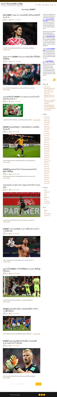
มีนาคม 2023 (46, 131)
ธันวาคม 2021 (46, 159)
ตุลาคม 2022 (46, 140)
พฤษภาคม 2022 (47, 150)
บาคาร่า (45, 199)
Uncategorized (47, 192)
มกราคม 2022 (46, 157)
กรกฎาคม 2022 (47, 146)
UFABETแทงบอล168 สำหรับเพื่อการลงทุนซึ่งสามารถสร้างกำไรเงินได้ (20, 342)
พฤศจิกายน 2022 (47, 139)
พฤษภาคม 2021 (47, 172)
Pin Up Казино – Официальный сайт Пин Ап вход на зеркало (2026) (49, 88)
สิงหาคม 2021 (46, 166)
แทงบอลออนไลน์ (47, 203)
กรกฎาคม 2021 (46, 168)
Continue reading (6, 49)
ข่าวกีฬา (45, 193)
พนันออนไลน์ (46, 201)
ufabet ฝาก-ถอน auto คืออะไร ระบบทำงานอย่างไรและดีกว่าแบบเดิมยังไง (49, 102)
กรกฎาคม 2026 (47, 118)
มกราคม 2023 (46, 135)
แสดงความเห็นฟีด (47, 213)
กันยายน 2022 (46, 142)
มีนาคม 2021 (46, 175)
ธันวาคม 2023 (46, 126)
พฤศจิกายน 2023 (47, 128)
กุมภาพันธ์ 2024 (47, 122)
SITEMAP (39, 4)
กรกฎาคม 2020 (47, 183)
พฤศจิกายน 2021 (47, 161)
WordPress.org (47, 215)
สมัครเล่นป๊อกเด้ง (45, 4)
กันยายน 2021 (46, 164)
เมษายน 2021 (46, 173)
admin (7, 19)
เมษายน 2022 (46, 151)
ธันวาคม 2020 (46, 181)
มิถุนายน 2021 (46, 170)
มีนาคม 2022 (46, 153)
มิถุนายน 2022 (46, 148)
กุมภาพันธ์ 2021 (47, 177)
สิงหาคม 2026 (46, 117)
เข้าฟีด (45, 212)
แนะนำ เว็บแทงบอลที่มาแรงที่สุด (12, 4)
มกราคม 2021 (46, 179)
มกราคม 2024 (46, 124)
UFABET (19, 19)
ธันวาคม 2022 (46, 137)
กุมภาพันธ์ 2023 (47, 133)
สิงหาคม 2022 (46, 144)
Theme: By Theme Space (15, 394)
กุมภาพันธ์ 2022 (47, 155)
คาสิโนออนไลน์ (46, 197)
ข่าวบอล (45, 195)
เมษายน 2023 (46, 129)
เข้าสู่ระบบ (46, 210)
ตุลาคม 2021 (46, 162)
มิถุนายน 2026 (46, 120)
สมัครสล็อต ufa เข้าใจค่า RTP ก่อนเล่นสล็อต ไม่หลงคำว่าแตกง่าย (49, 97)
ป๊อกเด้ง (51, 4)
